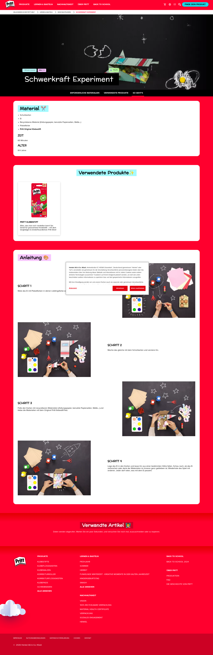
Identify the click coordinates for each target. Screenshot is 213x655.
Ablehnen (120, 288)
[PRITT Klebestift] (39, 208)
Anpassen (73, 288)
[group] (106, 208)
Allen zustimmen (137, 288)
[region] (107, 278)
